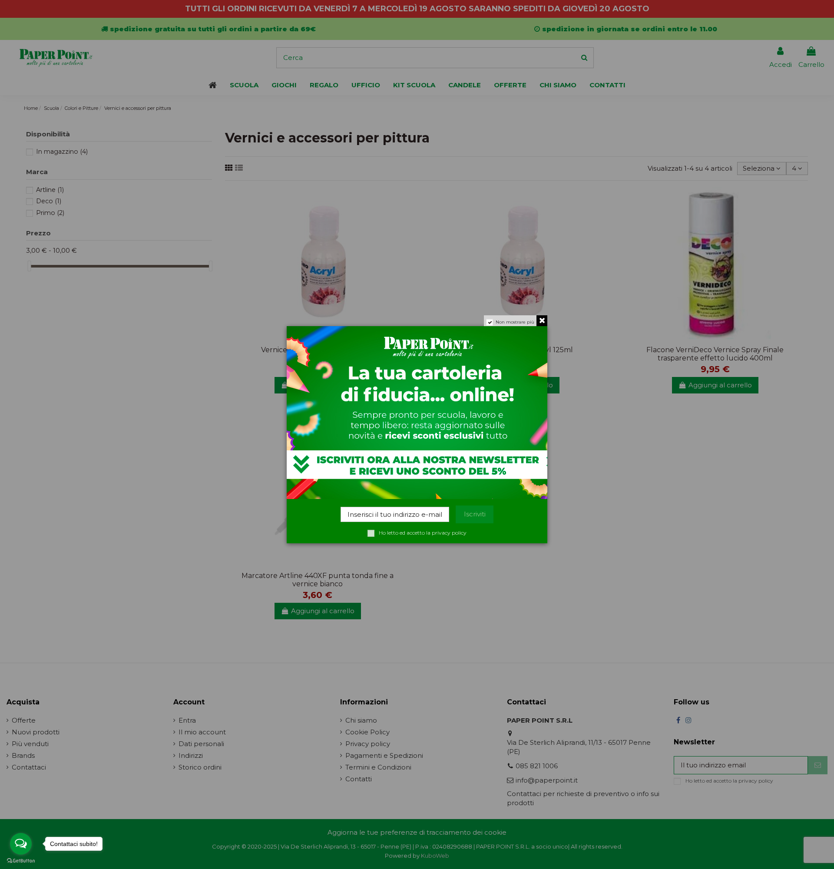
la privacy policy (446, 532)
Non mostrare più (515, 322)
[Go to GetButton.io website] (21, 860)
